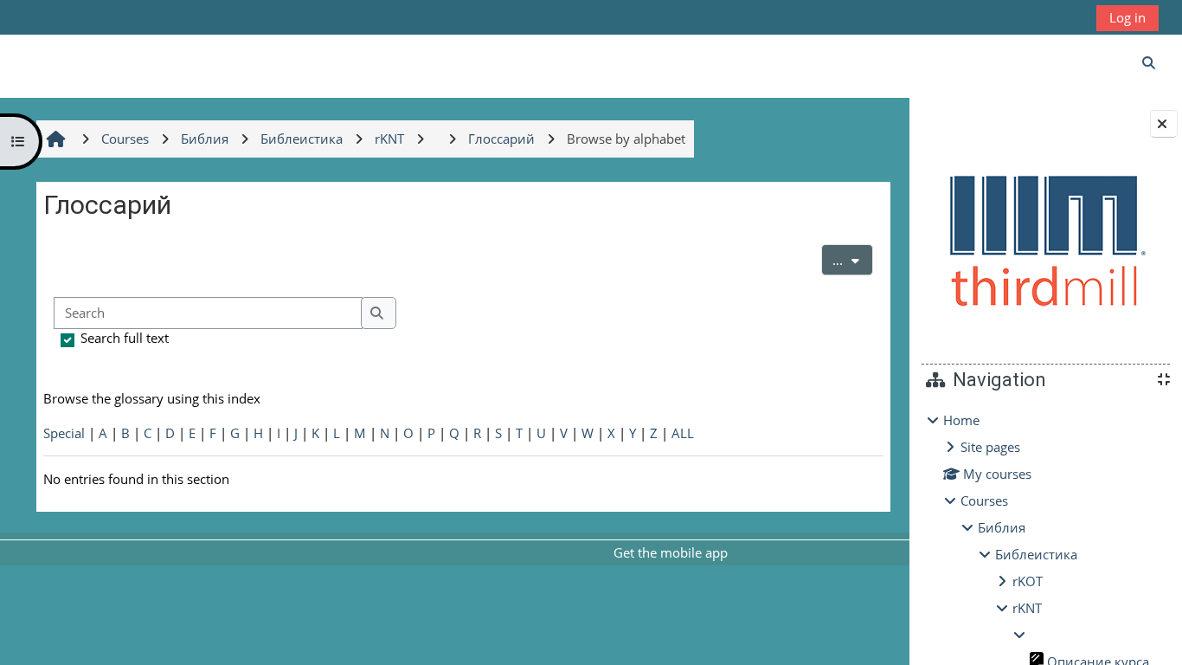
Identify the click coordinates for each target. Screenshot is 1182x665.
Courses (984, 500)
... (852, 259)
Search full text (124, 337)
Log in (1127, 17)
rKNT (1027, 608)
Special (64, 433)
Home (961, 420)
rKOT (1027, 581)
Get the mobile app (670, 552)
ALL (682, 433)
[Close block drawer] (1164, 124)
